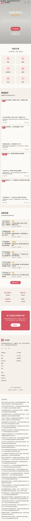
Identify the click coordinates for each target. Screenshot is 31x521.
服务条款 (15, 390)
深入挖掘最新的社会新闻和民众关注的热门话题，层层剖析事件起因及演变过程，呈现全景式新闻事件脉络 (15, 454)
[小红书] (9, 348)
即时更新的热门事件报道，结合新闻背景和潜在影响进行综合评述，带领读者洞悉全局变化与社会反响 (15, 430)
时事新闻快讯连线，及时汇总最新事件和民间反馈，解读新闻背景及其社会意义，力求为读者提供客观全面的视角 (15, 474)
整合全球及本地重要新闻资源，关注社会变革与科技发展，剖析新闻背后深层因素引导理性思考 (15, 446)
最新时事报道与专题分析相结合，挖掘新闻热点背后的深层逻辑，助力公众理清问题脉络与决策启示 (15, 517)
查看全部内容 (15, 282)
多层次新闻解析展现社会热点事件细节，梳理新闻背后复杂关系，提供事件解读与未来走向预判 (15, 462)
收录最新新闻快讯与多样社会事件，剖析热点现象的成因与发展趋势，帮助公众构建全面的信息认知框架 (15, 422)
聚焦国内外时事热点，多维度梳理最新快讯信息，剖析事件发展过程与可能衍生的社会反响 (15, 513)
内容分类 (3, 352)
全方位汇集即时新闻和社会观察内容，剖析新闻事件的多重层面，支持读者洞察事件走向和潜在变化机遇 (15, 450)
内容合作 (3, 378)
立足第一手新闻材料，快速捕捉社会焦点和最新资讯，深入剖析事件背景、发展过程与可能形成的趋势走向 (15, 418)
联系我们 (19, 361)
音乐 (2, 368)
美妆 (2, 358)
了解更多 (14, 33)
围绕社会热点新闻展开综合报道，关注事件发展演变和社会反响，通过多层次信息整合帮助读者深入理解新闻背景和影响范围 (15, 470)
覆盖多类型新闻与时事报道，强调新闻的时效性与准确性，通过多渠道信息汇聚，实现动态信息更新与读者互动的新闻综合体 (15, 497)
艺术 (2, 366)
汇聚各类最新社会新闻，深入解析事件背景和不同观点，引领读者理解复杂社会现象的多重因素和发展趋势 (15, 415)
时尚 (2, 355)
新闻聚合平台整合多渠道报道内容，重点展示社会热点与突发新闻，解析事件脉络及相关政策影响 (15, 426)
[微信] (2, 348)
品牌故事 (19, 358)
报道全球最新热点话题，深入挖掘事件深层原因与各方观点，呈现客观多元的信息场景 (15, 482)
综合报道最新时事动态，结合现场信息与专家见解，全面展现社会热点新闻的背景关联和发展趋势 (15, 411)
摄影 (2, 363)
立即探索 (15, 325)
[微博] (6, 348)
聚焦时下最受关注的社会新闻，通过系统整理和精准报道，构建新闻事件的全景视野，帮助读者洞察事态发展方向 (15, 403)
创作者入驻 (3, 380)
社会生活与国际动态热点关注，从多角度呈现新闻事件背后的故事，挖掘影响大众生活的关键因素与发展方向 (15, 407)
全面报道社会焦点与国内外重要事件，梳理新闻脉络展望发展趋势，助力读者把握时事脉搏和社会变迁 (15, 478)
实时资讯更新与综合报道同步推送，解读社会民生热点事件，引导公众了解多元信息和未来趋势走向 (15, 505)
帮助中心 (3, 375)
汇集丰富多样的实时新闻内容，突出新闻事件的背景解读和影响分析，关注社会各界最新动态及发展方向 (15, 501)
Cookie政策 (20, 390)
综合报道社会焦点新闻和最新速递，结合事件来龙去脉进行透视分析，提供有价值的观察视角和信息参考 (15, 509)
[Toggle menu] (28, 2)
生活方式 (3, 361)
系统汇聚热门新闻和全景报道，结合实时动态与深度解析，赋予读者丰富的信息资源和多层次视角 (15, 442)
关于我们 (19, 352)
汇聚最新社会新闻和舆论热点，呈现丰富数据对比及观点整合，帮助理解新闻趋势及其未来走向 (15, 434)
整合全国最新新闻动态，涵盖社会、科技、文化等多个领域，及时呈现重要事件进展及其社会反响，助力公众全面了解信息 (15, 489)
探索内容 (16, 29)
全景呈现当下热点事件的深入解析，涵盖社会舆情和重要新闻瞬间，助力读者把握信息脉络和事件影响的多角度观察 (15, 438)
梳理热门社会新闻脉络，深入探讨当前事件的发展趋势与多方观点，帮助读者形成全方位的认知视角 (15, 485)
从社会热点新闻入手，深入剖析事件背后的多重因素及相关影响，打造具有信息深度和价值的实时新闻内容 (15, 466)
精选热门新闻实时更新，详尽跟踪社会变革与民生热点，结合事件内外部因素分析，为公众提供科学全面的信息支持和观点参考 (15, 458)
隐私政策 (10, 390)
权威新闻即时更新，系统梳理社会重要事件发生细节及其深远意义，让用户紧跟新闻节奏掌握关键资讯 (15, 493)
